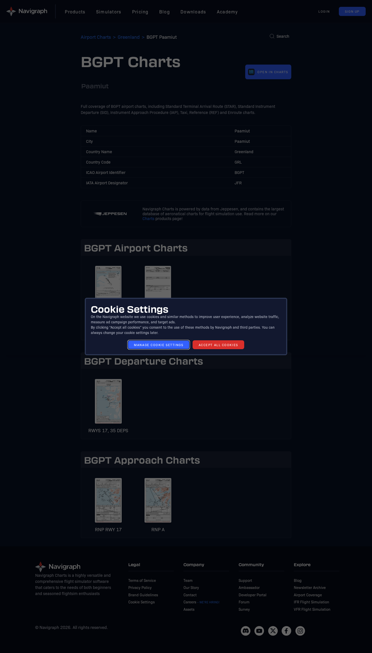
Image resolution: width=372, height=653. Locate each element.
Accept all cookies (218, 345)
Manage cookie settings (158, 345)
